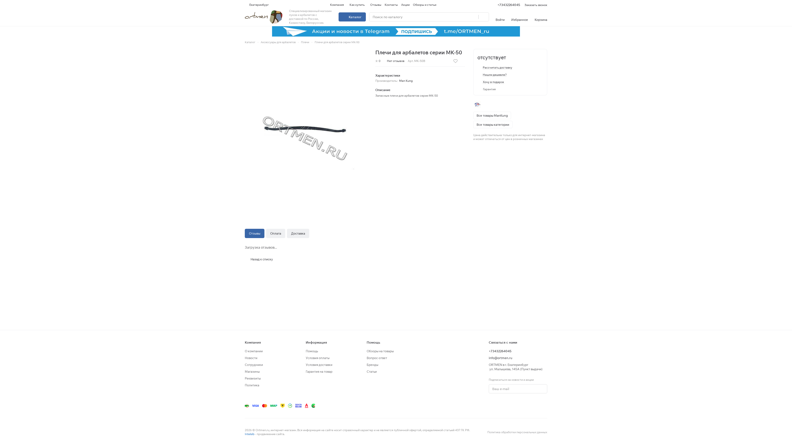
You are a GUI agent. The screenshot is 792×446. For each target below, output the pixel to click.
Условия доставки (319, 365)
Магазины (252, 372)
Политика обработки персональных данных (517, 432)
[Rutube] (528, 405)
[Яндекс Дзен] (519, 405)
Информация (316, 342)
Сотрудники (254, 365)
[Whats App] (511, 405)
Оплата (275, 233)
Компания (253, 342)
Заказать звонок (535, 5)
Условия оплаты (317, 358)
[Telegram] (495, 405)
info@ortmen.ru (500, 358)
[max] (544, 405)
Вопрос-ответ (377, 358)
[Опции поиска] (464, 17)
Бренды (372, 365)
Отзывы (254, 233)
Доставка (298, 233)
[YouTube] (503, 405)
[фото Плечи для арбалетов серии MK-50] (306, 130)
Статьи (372, 372)
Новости (251, 358)
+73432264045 (508, 5)
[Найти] (483, 17)
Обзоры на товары (380, 351)
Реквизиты (253, 378)
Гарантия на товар (319, 372)
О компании (254, 351)
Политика (252, 385)
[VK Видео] (536, 405)
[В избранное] (455, 61)
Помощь (312, 351)
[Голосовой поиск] (473, 17)
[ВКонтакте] (486, 405)
